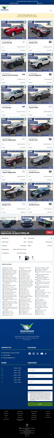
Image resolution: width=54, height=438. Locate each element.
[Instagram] (33, 353)
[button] (27, 290)
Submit (40, 404)
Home (2, 217)
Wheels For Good (20, 413)
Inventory (6, 411)
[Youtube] (42, 353)
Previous (6, 222)
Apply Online (34, 413)
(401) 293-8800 (14, 3)
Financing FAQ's (34, 417)
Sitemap (6, 415)
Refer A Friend (34, 419)
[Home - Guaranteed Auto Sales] (4, 8)
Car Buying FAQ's (48, 417)
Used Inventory (6, 419)
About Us (48, 411)
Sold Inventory (7, 217)
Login (27, 435)
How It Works (34, 415)
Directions (40, 3)
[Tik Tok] (45, 354)
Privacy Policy (47, 399)
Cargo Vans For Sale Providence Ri (20, 420)
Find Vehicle (20, 415)
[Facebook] (29, 353)
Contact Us (48, 415)
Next (47, 222)
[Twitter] (37, 353)
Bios (6, 417)
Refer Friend (20, 417)
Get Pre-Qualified (34, 411)
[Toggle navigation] (51, 10)
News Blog (48, 413)
